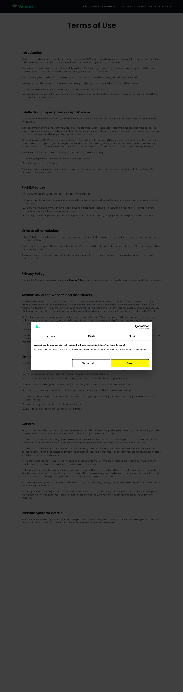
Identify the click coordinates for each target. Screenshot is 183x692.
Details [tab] (91, 336)
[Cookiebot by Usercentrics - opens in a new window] (137, 327)
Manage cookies (89, 363)
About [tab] (132, 336)
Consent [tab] (51, 336)
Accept (130, 363)
